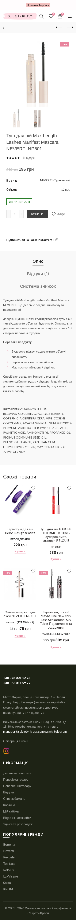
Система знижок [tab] (38, 286)
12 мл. (65, 189)
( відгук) (29, 158)
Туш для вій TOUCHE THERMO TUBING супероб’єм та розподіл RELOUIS (56, 534)
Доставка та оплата (17, 773)
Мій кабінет (11, 811)
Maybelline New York (56, 633)
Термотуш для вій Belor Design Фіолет (20, 531)
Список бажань (14, 798)
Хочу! (61, 214)
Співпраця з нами (15, 741)
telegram (60, 731)
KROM (8, 889)
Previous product (59, 27)
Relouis (56, 547)
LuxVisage (10, 876)
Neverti (8, 851)
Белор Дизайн (20, 539)
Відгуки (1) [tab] (38, 273)
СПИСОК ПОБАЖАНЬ (53, 14)
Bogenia (9, 844)
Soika (7, 883)
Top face (9, 863)
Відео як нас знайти (17, 818)
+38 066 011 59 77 (16, 683)
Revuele (9, 857)
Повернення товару (17, 786)
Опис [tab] (38, 261)
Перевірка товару (15, 779)
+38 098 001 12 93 (16, 678)
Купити (37, 214)
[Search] (41, 16)
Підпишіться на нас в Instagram (29, 239)
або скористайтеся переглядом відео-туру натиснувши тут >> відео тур (34, 707)
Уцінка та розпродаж (18, 824)
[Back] (6, 27)
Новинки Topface (38, 5)
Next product (69, 27)
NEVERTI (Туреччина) (55, 180)
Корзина (9, 805)
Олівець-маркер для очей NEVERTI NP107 (20, 614)
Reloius (8, 870)
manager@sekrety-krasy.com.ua (25, 731)
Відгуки (8, 792)
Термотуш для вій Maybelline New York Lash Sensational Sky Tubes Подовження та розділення (56, 619)
